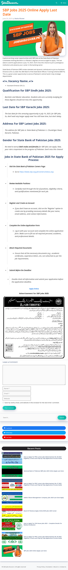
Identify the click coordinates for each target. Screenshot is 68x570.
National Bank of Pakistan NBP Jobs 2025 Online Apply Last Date (44, 471)
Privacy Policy (41, 567)
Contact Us (63, 567)
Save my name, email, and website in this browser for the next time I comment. (32, 403)
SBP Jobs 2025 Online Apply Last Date (35, 551)
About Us (56, 567)
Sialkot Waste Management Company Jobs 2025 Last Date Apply (44, 497)
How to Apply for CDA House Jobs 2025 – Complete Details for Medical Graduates (43, 524)
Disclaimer (49, 567)
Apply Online (34, 289)
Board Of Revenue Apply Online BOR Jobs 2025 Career (40, 511)
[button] (56, 3)
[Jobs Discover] (10, 3)
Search (62, 417)
